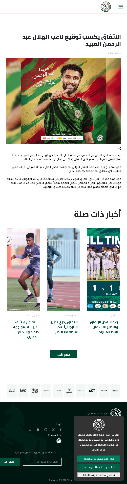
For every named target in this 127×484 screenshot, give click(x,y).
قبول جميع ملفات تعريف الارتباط (99, 459)
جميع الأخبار (63, 354)
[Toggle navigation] (120, 7)
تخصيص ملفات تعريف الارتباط (99, 474)
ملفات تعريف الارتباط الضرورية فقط (99, 467)
